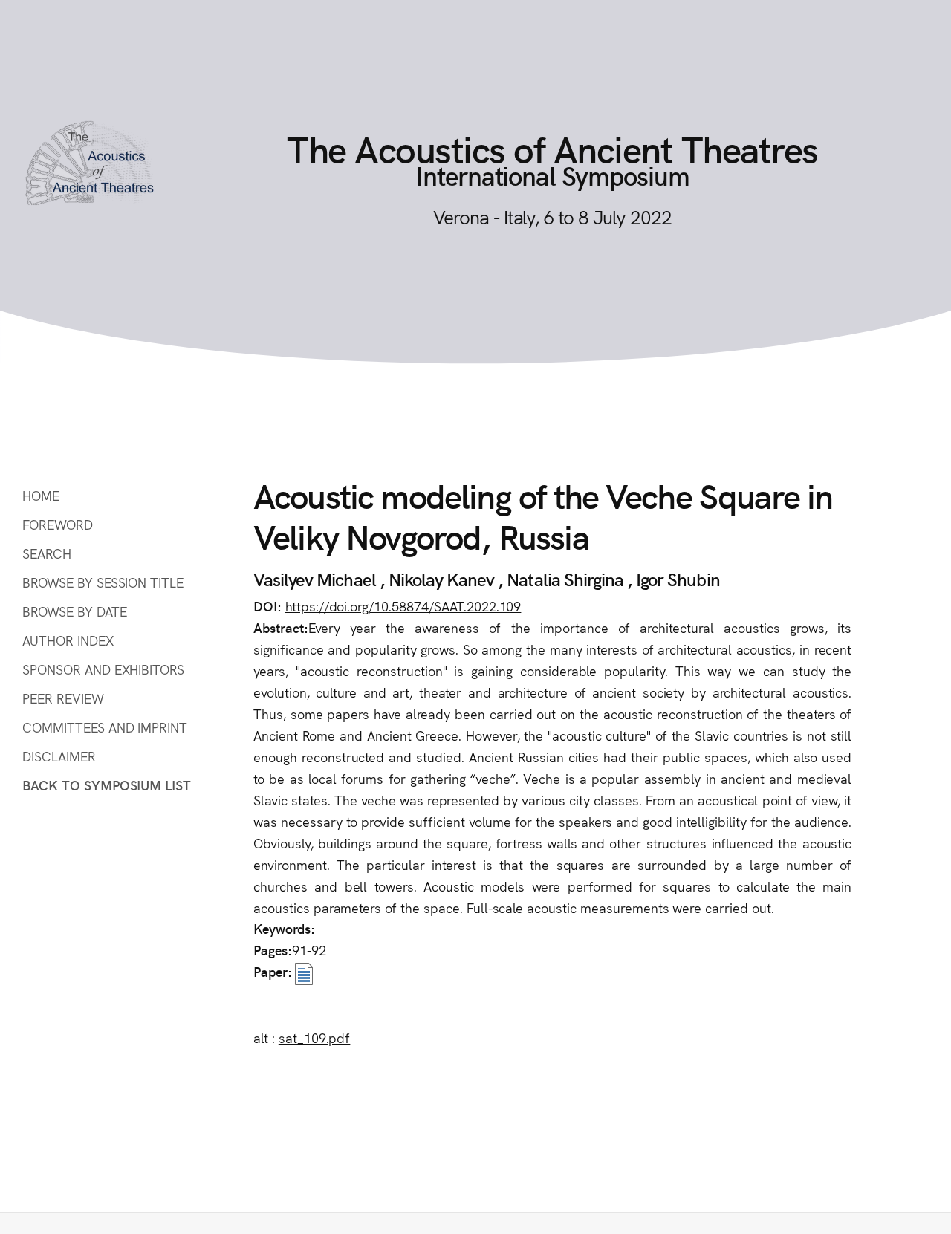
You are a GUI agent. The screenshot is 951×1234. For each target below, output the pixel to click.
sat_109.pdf (315, 1037)
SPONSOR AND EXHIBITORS (103, 669)
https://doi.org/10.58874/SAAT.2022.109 (403, 606)
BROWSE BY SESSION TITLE (103, 582)
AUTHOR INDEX (68, 640)
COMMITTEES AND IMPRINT (104, 727)
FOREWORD (57, 524)
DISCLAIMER (59, 756)
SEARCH (46, 553)
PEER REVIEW (63, 698)
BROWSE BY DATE (74, 611)
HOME (40, 495)
